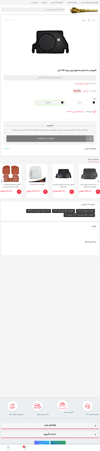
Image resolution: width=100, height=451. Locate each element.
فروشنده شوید (72, 2)
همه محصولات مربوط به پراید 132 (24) (38, 211)
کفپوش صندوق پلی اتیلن (82, 83)
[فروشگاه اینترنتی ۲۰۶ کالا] (84, 10)
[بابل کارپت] (77, 91)
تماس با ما (34, 2)
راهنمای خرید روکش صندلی (89, 2)
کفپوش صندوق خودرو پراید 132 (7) (63, 211)
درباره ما (44, 2)
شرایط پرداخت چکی (57, 2)
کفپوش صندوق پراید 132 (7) (85, 211)
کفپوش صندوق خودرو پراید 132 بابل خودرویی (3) (79, 215)
